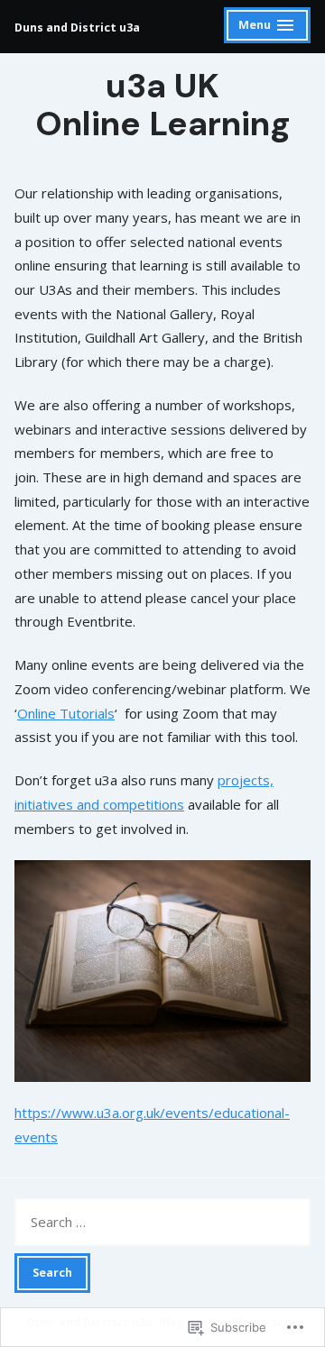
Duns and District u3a (77, 27)
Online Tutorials (66, 713)
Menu (266, 27)
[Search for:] (162, 1222)
